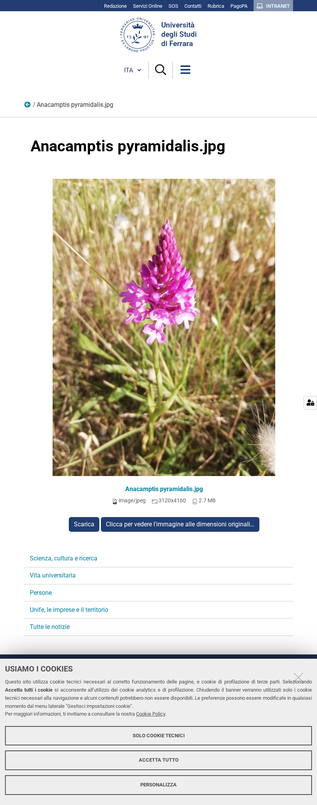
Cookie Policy (150, 714)
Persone (41, 592)
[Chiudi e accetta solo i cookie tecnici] (298, 677)
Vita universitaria (53, 575)
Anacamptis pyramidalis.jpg (164, 489)
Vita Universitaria (28, 106)
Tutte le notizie (50, 626)
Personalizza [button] (158, 785)
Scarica (84, 524)
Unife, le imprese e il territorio (69, 609)
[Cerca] (160, 70)
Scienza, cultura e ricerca (63, 558)
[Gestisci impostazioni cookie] (310, 402)
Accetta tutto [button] (159, 760)
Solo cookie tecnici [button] (159, 735)
